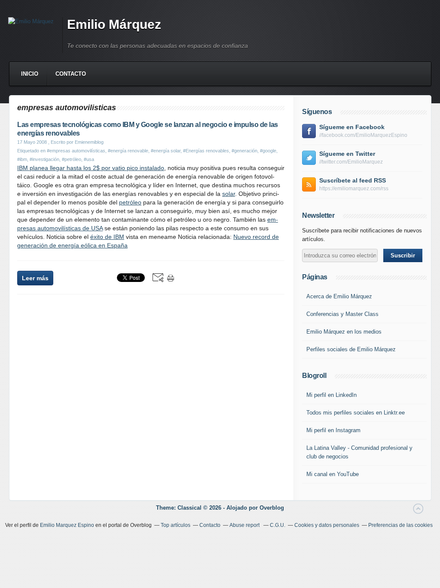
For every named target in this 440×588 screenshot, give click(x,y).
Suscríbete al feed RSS (352, 180)
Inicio (29, 74)
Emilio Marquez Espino (67, 525)
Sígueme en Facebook (352, 127)
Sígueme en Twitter (347, 153)
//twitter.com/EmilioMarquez (351, 162)
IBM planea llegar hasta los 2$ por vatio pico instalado (90, 167)
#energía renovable (128, 150)
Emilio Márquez (114, 24)
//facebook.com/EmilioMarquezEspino (363, 135)
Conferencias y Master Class (342, 314)
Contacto (70, 74)
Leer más (35, 278)
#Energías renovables (206, 150)
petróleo (130, 202)
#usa (89, 159)
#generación (244, 150)
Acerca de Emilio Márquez (339, 296)
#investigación (44, 159)
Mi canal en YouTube (332, 474)
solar (228, 193)
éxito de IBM (107, 236)
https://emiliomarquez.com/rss (353, 189)
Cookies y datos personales (326, 525)
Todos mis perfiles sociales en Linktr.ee (355, 412)
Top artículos (175, 525)
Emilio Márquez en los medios (344, 331)
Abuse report (245, 525)
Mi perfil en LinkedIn (331, 395)
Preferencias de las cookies (400, 525)
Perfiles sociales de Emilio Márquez (351, 349)
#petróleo (71, 159)
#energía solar (165, 150)
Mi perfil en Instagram (333, 430)
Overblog (272, 507)
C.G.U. (277, 525)
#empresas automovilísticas (76, 150)
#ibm (22, 159)
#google (268, 150)
